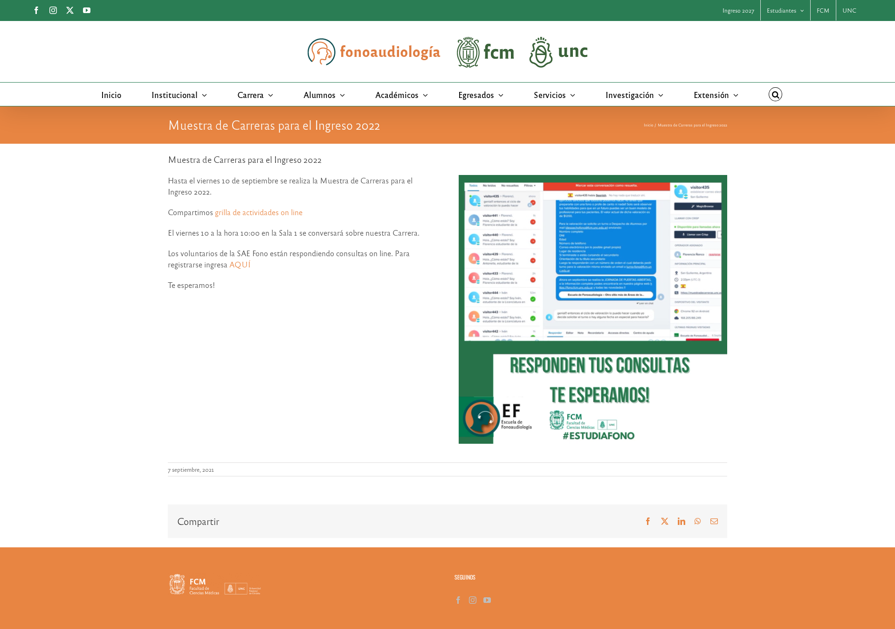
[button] (775, 94)
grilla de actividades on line (259, 212)
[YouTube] (487, 600)
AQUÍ (239, 264)
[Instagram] (472, 600)
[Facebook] (458, 600)
